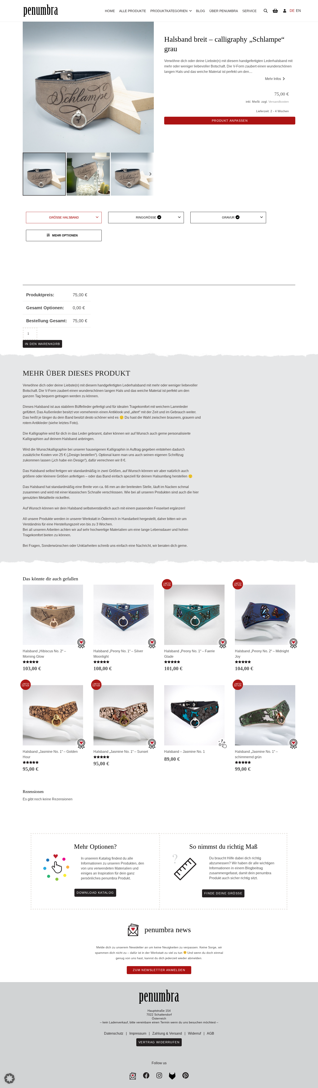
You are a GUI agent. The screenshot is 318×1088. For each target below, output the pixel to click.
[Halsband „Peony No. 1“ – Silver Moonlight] (123, 615)
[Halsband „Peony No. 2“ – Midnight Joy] (265, 615)
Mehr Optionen (65, 235)
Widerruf (194, 1033)
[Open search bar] (265, 11)
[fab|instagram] (159, 1075)
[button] (190, 11)
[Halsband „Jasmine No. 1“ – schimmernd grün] (265, 715)
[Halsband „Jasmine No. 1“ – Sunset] (123, 715)
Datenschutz (113, 1033)
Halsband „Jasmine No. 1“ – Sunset (120, 751)
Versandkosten (278, 101)
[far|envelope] (133, 1076)
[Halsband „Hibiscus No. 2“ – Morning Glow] (53, 615)
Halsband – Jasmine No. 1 (184, 751)
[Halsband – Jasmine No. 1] (194, 715)
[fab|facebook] (146, 1075)
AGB (210, 1033)
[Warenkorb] (275, 11)
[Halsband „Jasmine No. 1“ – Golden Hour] (53, 715)
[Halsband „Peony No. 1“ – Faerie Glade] (194, 615)
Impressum (137, 1033)
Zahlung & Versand (167, 1033)
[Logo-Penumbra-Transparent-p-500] (41, 11)
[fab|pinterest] (172, 1076)
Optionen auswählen (123, 771)
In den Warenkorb (42, 344)
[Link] (284, 11)
